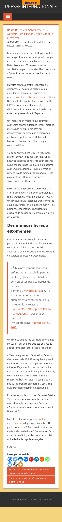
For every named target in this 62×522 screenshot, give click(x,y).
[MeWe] (36, 459)
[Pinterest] (31, 459)
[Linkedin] (20, 459)
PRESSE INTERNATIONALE (31, 6)
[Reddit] (42, 459)
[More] (20, 464)
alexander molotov (36, 42)
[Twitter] (15, 459)
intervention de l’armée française (30, 97)
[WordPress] (15, 464)
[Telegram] (9, 464)
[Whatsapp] (47, 459)
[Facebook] (9, 459)
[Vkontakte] (26, 459)
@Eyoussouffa (32, 290)
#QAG (30, 309)
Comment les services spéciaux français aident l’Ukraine (28, 480)
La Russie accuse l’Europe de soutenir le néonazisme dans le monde (29, 471)
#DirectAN (20, 309)
